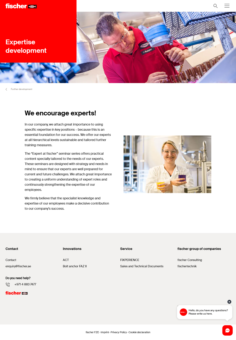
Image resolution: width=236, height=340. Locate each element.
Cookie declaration (139, 332)
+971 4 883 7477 (25, 284)
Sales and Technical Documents (141, 266)
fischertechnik (187, 266)
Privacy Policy (119, 332)
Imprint (105, 332)
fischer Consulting (190, 260)
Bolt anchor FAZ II (75, 266)
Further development (21, 89)
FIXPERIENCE (129, 260)
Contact (11, 260)
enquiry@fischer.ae (18, 266)
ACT (66, 260)
